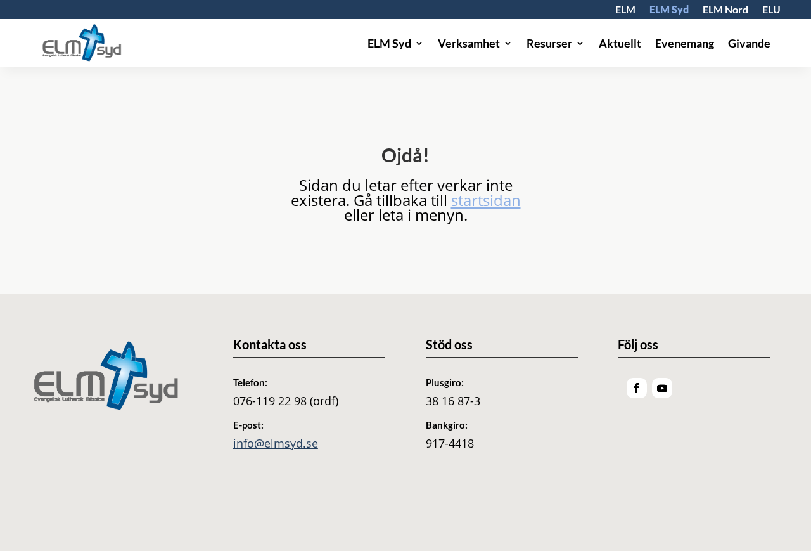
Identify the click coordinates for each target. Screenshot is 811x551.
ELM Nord (725, 10)
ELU (771, 10)
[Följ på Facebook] (637, 388)
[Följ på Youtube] (662, 388)
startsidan (486, 200)
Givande (749, 43)
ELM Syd (669, 10)
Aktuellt (620, 43)
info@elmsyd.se (275, 443)
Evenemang (684, 43)
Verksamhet (469, 43)
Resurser (549, 43)
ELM (625, 10)
